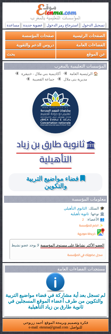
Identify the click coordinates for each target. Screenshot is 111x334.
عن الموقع (96, 54)
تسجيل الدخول (93, 25)
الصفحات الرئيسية (89, 35)
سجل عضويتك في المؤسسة (85, 255)
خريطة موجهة (87, 234)
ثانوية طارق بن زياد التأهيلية (51, 151)
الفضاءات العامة (90, 45)
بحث (11, 54)
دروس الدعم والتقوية (35, 45)
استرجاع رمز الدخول (62, 25)
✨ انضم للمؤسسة (91, 225)
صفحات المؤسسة (38, 35)
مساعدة (13, 25)
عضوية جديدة (33, 25)
